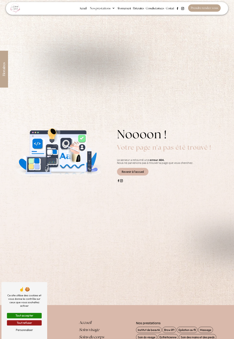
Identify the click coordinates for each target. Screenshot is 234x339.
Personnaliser (24, 330)
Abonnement (124, 8)
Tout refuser (24, 323)
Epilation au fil (187, 330)
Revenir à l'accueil (133, 172)
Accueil (82, 8)
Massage (205, 330)
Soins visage (89, 329)
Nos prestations (100, 8)
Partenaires (138, 8)
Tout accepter (24, 315)
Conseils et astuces (155, 8)
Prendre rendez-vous (204, 8)
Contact (170, 8)
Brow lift (169, 330)
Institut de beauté (149, 330)
